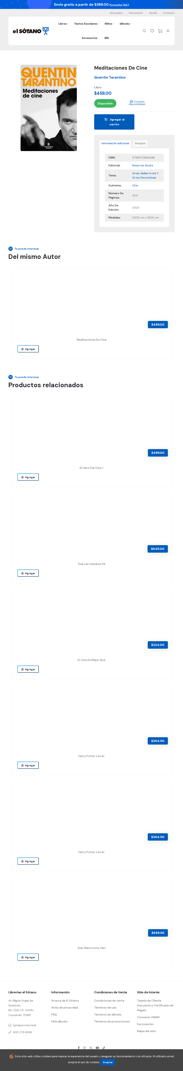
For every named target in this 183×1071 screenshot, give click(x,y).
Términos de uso (105, 1007)
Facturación (136, 12)
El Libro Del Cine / (91, 468)
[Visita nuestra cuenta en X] (90, 1047)
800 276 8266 (22, 1032)
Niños (108, 24)
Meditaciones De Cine (92, 340)
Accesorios (89, 38)
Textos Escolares (85, 24)
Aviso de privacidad (64, 1007)
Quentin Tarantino (110, 77)
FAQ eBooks (59, 1021)
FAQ (54, 1014)
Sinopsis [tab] (140, 143)
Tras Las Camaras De (91, 564)
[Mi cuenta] (168, 31)
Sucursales (116, 12)
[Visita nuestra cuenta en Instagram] (84, 1047)
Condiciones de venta (109, 1000)
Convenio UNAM (148, 1017)
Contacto (169, 12)
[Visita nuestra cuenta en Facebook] (79, 1047)
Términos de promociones (112, 1021)
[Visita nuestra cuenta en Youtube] (97, 1047)
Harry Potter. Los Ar (91, 756)
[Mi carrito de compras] (160, 31)
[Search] (144, 31)
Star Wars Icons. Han (92, 948)
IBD (107, 38)
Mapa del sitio (146, 1031)
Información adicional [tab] (115, 143)
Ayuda (153, 12)
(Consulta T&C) (119, 4)
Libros (62, 24)
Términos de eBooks (107, 1014)
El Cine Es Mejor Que (91, 660)
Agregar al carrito (116, 122)
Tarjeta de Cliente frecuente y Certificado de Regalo (155, 1005)
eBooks (125, 24)
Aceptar (108, 1062)
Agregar (29, 349)
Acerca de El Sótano (65, 1000)
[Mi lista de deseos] (152, 31)
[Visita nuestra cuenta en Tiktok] (104, 1047)
